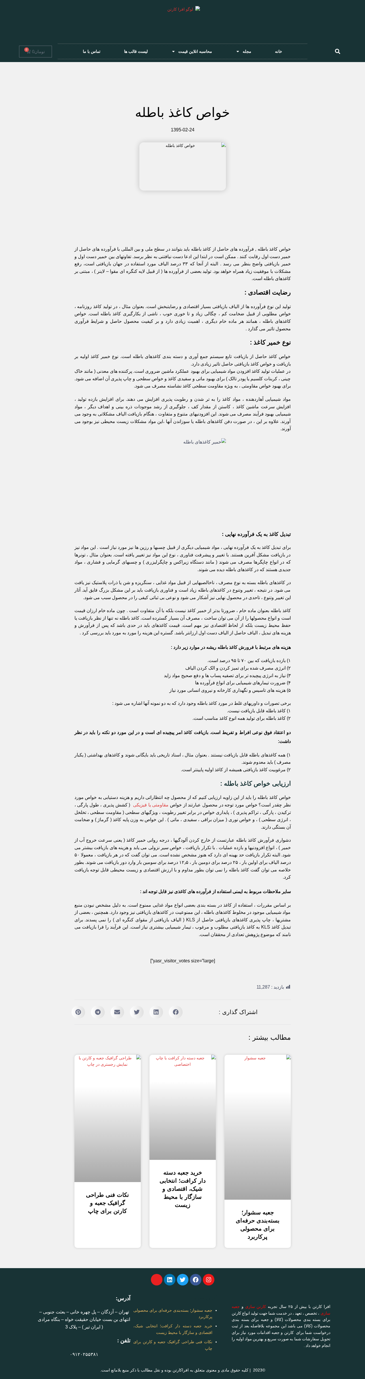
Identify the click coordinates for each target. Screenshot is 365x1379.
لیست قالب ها (136, 51)
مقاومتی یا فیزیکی (151, 804)
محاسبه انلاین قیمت (195, 51)
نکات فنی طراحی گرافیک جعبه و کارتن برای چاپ (107, 1203)
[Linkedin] (169, 1279)
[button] (337, 51)
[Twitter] (182, 1279)
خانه (278, 51)
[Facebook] (195, 1279)
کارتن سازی (255, 1306)
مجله (247, 51)
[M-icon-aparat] (156, 1279)
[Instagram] (208, 1279)
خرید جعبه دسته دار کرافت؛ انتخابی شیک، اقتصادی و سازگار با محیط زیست (183, 1188)
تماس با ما (91, 51)
